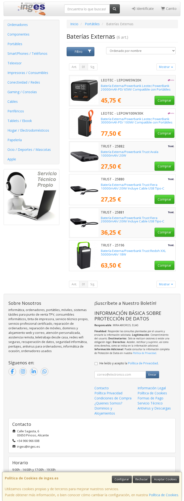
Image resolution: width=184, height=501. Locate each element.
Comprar (164, 100)
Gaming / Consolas (22, 92)
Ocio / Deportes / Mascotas (29, 149)
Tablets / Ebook (19, 120)
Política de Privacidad (144, 353)
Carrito (171, 8)
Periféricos (15, 111)
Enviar (152, 375)
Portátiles (14, 44)
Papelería (14, 140)
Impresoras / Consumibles (27, 72)
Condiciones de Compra (113, 398)
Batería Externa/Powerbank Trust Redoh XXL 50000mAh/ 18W (133, 253)
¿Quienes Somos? (108, 403)
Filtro (78, 51)
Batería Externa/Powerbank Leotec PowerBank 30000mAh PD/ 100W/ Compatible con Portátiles (136, 121)
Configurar (122, 479)
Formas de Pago (150, 398)
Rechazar (141, 479)
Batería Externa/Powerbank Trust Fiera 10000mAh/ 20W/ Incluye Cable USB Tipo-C (132, 186)
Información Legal (152, 388)
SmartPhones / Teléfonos (27, 53)
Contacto (101, 388)
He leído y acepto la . (129, 363)
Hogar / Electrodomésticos (28, 130)
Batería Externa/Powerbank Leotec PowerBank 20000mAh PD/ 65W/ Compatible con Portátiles (136, 88)
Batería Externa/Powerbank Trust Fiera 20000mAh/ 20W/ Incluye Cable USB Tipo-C (132, 220)
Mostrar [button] (165, 67)
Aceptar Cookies (165, 479)
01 (83, 67)
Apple (11, 159)
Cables (12, 101)
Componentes (18, 34)
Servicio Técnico (150, 403)
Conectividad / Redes (23, 82)
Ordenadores (17, 24)
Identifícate (145, 8)
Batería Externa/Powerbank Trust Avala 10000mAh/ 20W (129, 154)
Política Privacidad (108, 393)
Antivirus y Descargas (154, 408)
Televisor (14, 63)
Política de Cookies (163, 495)
